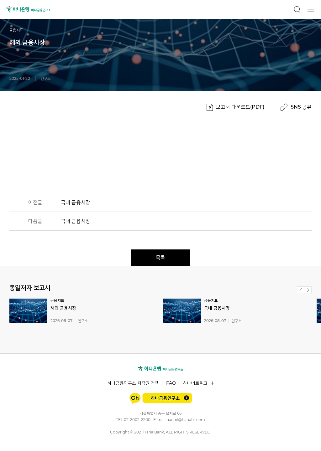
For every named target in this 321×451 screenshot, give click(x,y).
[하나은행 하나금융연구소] (160, 368)
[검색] (297, 9)
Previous (300, 290)
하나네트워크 (195, 383)
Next (308, 290)
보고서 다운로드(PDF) (240, 107)
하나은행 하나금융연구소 (28, 9)
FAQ (171, 383)
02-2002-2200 (137, 419)
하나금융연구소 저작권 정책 (133, 383)
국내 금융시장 (75, 202)
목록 (160, 257)
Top (309, 439)
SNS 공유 (301, 107)
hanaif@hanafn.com (185, 419)
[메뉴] (311, 9)
